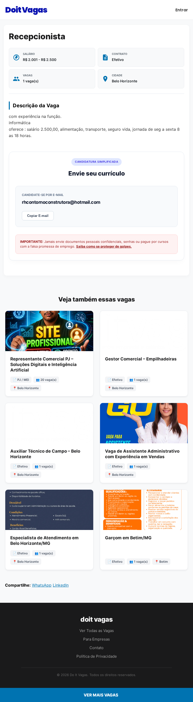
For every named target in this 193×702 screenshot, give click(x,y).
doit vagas (96, 619)
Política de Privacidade (96, 656)
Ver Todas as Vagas (96, 630)
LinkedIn (61, 585)
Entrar (181, 10)
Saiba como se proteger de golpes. (104, 246)
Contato (96, 647)
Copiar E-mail (38, 216)
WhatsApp (42, 585)
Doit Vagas (26, 9)
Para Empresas (96, 639)
